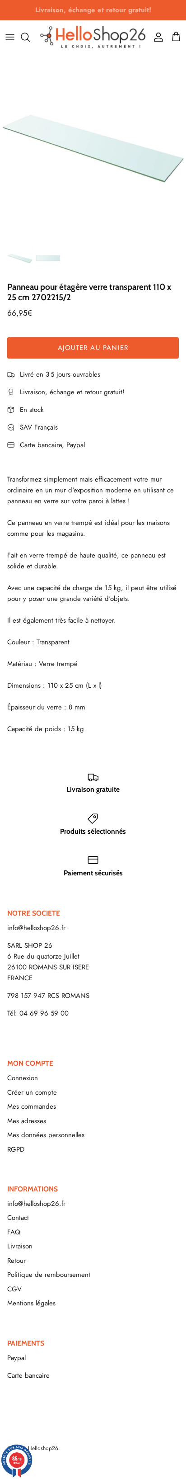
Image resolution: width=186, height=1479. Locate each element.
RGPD (15, 1149)
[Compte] (156, 37)
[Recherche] (30, 37)
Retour (16, 1261)
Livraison (20, 1246)
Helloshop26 (43, 1448)
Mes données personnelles (45, 1135)
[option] (93, 147)
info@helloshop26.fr (36, 928)
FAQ (13, 1232)
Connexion (22, 1078)
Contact (18, 1218)
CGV (14, 1289)
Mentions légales (31, 1303)
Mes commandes (31, 1106)
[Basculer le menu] (10, 37)
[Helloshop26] (93, 37)
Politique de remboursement (48, 1275)
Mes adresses (26, 1121)
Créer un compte (32, 1092)
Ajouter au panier (93, 348)
